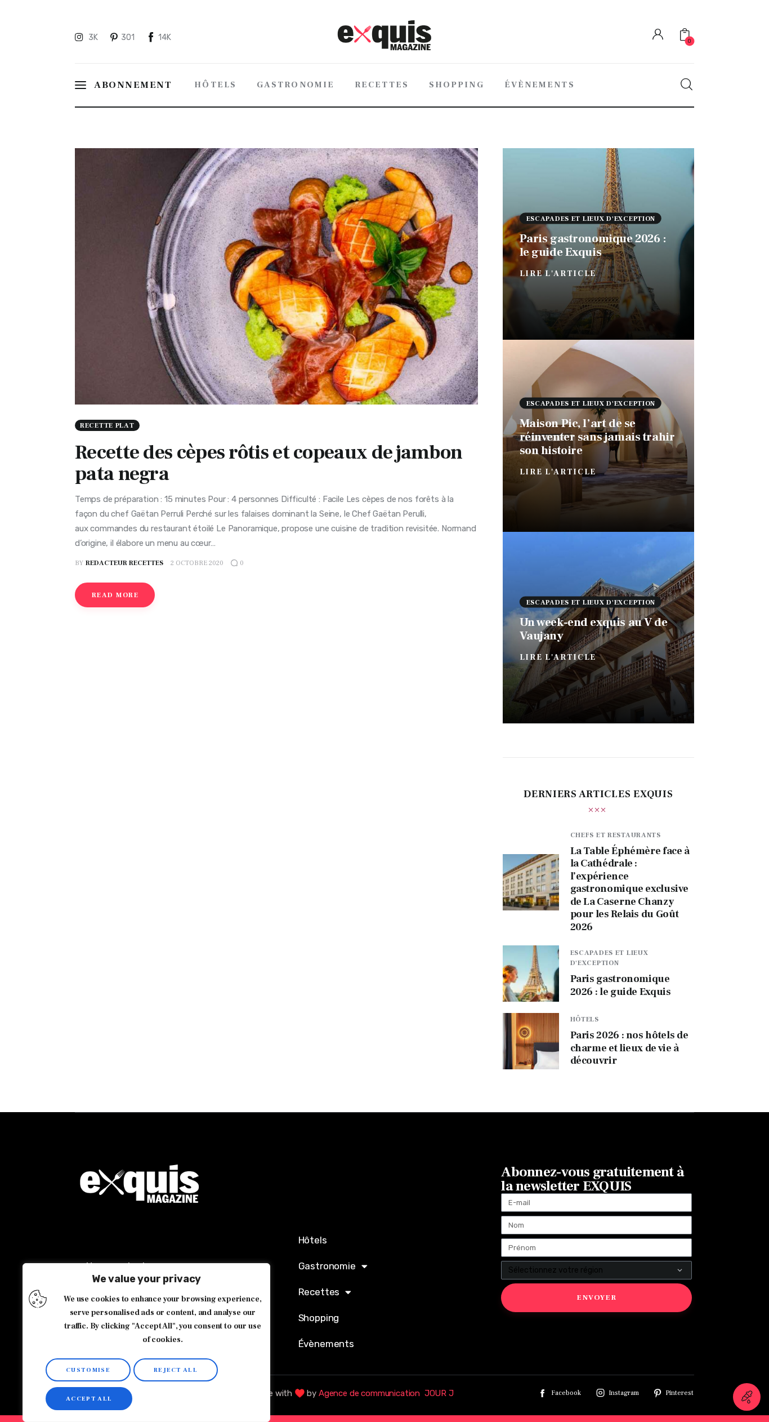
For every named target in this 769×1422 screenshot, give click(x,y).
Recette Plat (107, 425)
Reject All (176, 1370)
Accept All (89, 1398)
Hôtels (584, 1019)
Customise (88, 1370)
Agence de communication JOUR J (386, 1393)
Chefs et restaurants (615, 835)
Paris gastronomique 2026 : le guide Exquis (593, 244)
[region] (146, 1342)
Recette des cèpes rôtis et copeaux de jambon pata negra (268, 463)
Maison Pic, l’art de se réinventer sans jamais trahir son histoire (597, 437)
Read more (115, 595)
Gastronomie (327, 1266)
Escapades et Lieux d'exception (591, 218)
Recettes (319, 1291)
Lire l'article (558, 273)
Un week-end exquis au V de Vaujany (594, 628)
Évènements (326, 1343)
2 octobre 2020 (197, 563)
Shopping (318, 1317)
